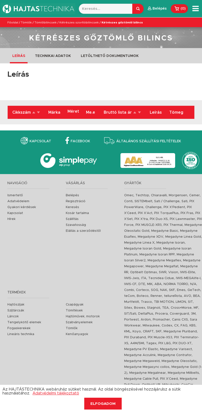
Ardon (146, 319)
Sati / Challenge (167, 201)
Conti (128, 201)
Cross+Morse (181, 307)
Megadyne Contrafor (175, 355)
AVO (187, 296)
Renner (156, 296)
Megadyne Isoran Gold (142, 248)
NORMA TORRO (176, 284)
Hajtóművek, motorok (83, 316)
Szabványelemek (79, 322)
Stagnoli (153, 307)
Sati (184, 201)
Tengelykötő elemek (24, 322)
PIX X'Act (145, 213)
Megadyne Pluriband (180, 331)
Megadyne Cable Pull (141, 378)
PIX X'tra (141, 219)
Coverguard (179, 313)
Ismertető (15, 195)
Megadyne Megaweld (142, 361)
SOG (154, 290)
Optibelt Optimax (143, 272)
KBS (192, 325)
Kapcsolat (40, 141)
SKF (172, 290)
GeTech (193, 290)
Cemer (194, 195)
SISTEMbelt (143, 201)
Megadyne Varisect (176, 349)
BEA (196, 296)
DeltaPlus (145, 313)
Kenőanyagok (77, 334)
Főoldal (12, 22)
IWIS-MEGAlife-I (188, 278)
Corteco (142, 290)
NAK (163, 290)
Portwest (131, 319)
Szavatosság (76, 225)
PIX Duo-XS (159, 219)
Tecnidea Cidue (161, 278)
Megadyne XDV (150, 236)
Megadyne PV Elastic (141, 349)
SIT (190, 302)
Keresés (72, 207)
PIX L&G (164, 343)
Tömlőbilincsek (45, 22)
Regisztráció (75, 201)
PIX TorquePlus (166, 213)
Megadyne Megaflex (164, 260)
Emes (181, 290)
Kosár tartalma (77, 213)
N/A (193, 284)
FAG (184, 325)
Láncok (13, 316)
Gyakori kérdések (21, 207)
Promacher (161, 319)
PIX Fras (187, 213)
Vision (173, 272)
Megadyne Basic (164, 231)
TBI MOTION (164, 302)
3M (193, 313)
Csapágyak (75, 304)
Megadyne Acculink (140, 355)
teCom (129, 296)
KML (127, 331)
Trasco (146, 302)
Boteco (143, 296)
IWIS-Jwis (131, 278)
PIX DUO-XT (182, 343)
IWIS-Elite (187, 272)
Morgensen (178, 195)
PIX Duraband (135, 337)
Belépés (72, 195)
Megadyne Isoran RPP (157, 254)
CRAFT (148, 331)
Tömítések (74, 310)
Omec (129, 195)
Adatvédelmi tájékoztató (56, 393)
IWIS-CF (130, 284)
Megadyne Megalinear (147, 373)
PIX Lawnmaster (182, 219)
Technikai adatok (53, 56)
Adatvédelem (18, 201)
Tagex (151, 343)
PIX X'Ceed (169, 378)
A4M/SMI (137, 343)
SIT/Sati (130, 313)
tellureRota (173, 296)
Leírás (18, 56)
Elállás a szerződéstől (83, 231)
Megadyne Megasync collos (146, 367)
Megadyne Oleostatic (179, 361)
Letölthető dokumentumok (110, 56)
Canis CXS (180, 319)
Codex (167, 325)
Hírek (11, 219)
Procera (161, 313)
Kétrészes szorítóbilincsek (79, 22)
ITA (143, 278)
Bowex (139, 307)
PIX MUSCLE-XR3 (148, 225)
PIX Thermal (173, 225)
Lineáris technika (20, 334)
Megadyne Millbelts (183, 373)
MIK (149, 284)
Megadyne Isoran (170, 242)
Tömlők (26, 22)
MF (196, 307)
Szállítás (72, 219)
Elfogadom (103, 404)
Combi (129, 290)
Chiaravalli (159, 195)
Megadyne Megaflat (162, 266)
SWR (162, 272)
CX (176, 325)
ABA (158, 284)
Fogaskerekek (19, 328)
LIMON (181, 302)
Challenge (153, 207)
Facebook (80, 141)
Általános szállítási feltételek (148, 141)
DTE (141, 284)
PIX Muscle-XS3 (160, 337)
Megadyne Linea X (139, 242)
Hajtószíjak (15, 304)
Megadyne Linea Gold (183, 236)
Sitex (128, 307)
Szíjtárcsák (15, 310)
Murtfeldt (131, 302)
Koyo (137, 331)
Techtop (142, 195)
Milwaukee (151, 325)
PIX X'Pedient (174, 207)
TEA (165, 307)
